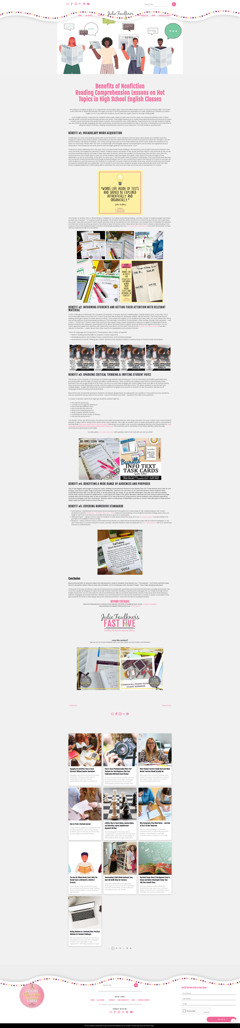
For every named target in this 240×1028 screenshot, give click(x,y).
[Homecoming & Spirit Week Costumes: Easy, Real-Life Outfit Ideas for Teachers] (119, 858)
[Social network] (80, 4)
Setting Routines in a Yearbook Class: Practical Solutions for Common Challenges (85, 933)
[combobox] (157, 4)
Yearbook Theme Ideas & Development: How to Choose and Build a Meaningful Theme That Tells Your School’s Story (155, 879)
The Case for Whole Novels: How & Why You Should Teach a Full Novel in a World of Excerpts (83, 879)
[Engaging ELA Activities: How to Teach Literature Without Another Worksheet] (85, 749)
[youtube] (88, 4)
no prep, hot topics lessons (149, 326)
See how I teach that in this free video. (93, 424)
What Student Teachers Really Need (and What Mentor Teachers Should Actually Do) (155, 770)
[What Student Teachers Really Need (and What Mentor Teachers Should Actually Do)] (155, 749)
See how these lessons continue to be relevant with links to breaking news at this (112, 604)
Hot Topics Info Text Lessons (137, 226)
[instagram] (76, 4)
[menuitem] (80, 15)
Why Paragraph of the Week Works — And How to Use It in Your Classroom (155, 824)
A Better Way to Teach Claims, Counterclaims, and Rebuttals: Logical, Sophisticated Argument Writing (119, 825)
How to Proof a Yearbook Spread (80, 824)
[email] (67, 4)
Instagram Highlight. (149, 604)
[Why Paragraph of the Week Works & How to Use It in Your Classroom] (155, 804)
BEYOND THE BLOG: (120, 601)
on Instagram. (135, 606)
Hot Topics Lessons (146, 517)
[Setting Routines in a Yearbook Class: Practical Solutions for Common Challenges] (85, 912)
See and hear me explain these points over (114, 606)
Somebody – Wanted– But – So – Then (100, 513)
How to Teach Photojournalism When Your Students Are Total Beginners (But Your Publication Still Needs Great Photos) (118, 771)
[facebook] (72, 4)
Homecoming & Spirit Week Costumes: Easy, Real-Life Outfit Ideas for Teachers (119, 878)
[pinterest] (84, 4)
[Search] (174, 4)
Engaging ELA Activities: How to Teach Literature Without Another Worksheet (82, 770)
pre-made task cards (106, 432)
